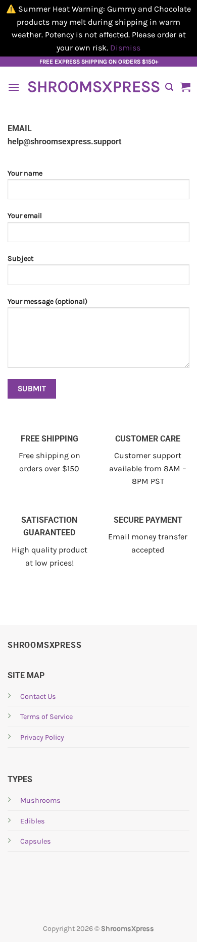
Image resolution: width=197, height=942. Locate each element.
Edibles (32, 821)
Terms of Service (46, 716)
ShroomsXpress (92, 87)
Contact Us (38, 696)
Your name (25, 173)
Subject (20, 258)
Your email (25, 215)
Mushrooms (40, 800)
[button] (14, 87)
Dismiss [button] (125, 47)
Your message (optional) (47, 301)
